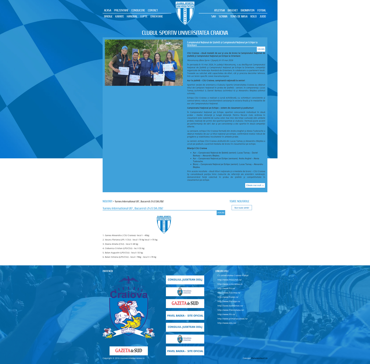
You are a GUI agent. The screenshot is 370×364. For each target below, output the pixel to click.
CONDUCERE (138, 10)
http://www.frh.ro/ (226, 314)
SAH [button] (213, 16)
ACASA (107, 10)
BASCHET (233, 10)
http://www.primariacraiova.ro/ (233, 318)
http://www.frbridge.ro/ (229, 301)
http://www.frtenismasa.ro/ (231, 310)
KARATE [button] (119, 16)
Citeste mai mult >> (196, 185)
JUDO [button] (263, 16)
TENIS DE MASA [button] (238, 16)
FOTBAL (261, 10)
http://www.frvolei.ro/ (228, 297)
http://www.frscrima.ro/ (229, 292)
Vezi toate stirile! (241, 207)
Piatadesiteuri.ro (259, 358)
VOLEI (253, 16)
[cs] (129, 307)
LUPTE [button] (143, 16)
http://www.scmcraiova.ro (230, 284)
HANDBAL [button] (132, 16)
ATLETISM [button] (219, 10)
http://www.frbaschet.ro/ (230, 279)
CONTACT (153, 10)
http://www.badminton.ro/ (230, 305)
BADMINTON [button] (248, 10)
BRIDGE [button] (108, 16)
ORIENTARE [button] (156, 16)
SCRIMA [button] (223, 16)
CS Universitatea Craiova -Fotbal (233, 275)
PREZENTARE (121, 10)
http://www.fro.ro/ (226, 288)
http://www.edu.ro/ (227, 323)
